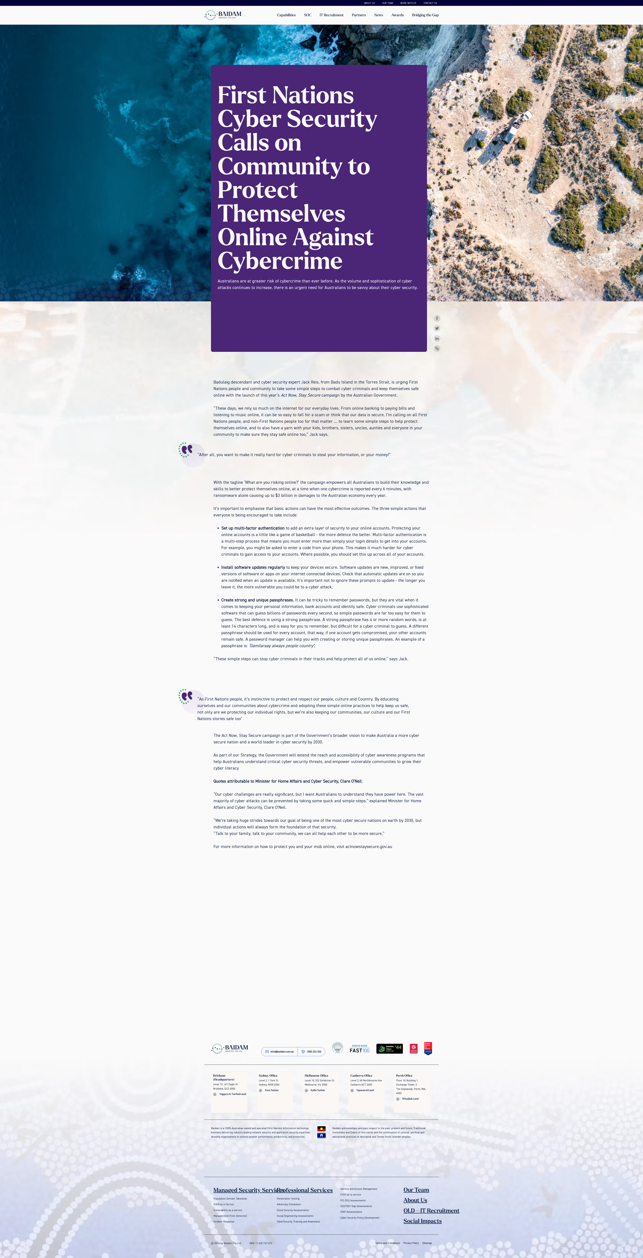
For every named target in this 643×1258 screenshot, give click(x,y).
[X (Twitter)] (437, 328)
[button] (286, 15)
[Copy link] (437, 348)
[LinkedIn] (437, 338)
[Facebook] (437, 318)
